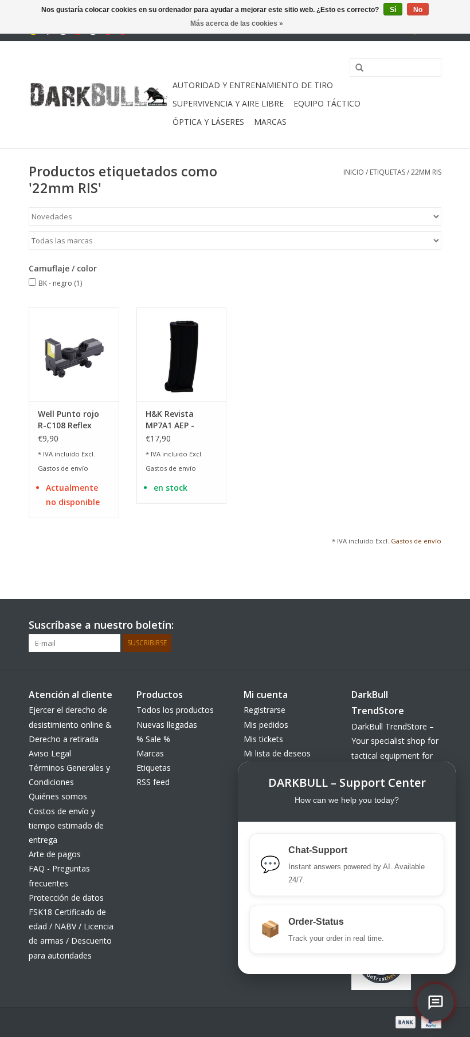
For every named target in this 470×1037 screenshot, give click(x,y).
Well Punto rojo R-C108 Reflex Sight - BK (68, 419)
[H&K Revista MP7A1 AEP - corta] (181, 354)
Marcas (270, 121)
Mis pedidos (266, 724)
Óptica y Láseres (208, 121)
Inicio (353, 172)
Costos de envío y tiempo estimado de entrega (66, 825)
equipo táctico (327, 103)
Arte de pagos (55, 854)
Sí (393, 10)
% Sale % (153, 739)
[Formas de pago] (404, 1021)
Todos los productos (175, 709)
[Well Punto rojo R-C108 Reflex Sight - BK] (74, 354)
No (417, 10)
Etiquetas (387, 172)
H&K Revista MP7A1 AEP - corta (170, 419)
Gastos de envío (63, 468)
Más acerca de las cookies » (236, 23)
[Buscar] (355, 68)
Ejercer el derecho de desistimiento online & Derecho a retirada (70, 724)
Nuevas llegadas (166, 724)
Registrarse (264, 709)
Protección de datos (66, 897)
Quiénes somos (58, 796)
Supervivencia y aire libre (228, 103)
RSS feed (153, 781)
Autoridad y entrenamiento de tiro (253, 85)
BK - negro (60, 283)
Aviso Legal (50, 753)
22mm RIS (426, 172)
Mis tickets (263, 739)
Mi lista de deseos (277, 753)
